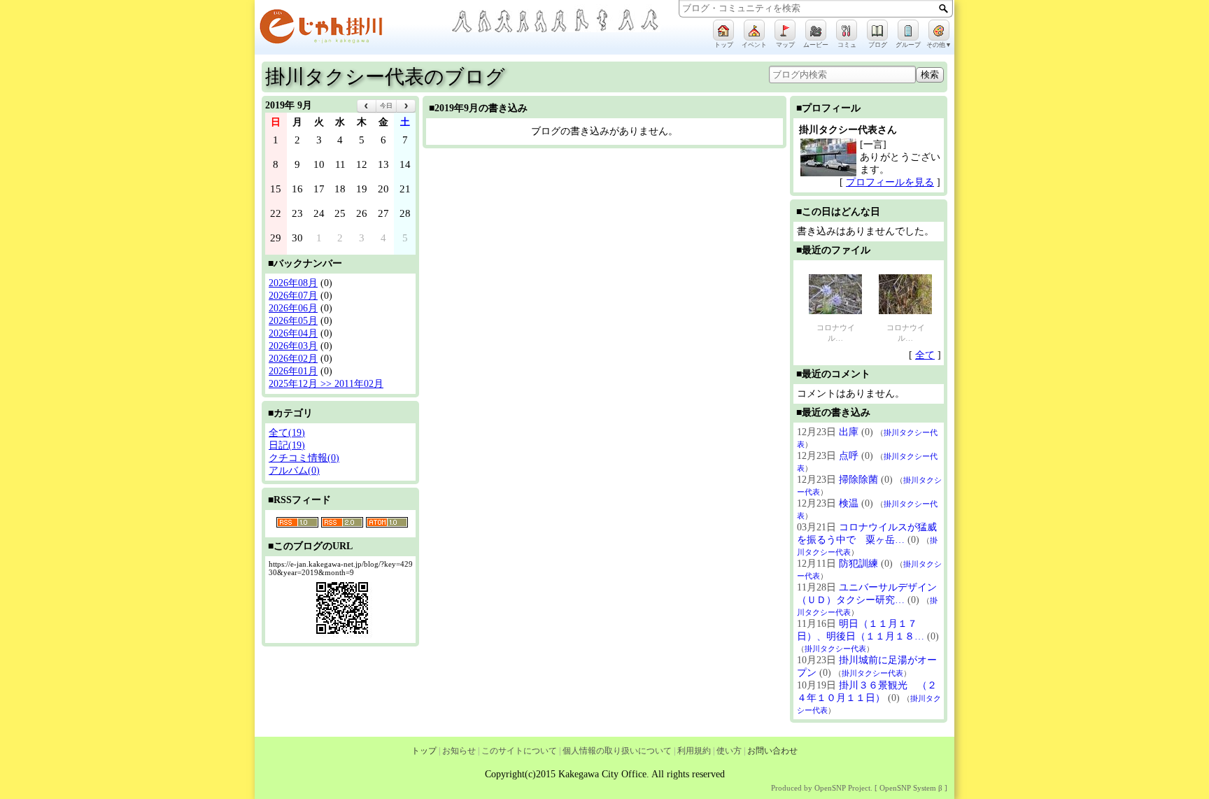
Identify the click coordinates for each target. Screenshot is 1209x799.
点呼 (848, 456)
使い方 (729, 751)
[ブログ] (877, 30)
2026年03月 (293, 346)
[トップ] (723, 30)
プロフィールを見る (890, 182)
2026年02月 (293, 358)
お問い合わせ (772, 751)
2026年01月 (293, 371)
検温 (848, 503)
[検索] (943, 8)
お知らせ (459, 751)
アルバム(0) (294, 470)
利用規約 (694, 751)
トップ (424, 751)
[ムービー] (815, 30)
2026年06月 (293, 308)
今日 (386, 105)
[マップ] (785, 30)
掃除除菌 (858, 479)
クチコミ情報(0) (304, 458)
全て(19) (287, 432)
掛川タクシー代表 (835, 648)
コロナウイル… (835, 332)
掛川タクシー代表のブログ (385, 76)
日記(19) (287, 445)
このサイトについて (519, 751)
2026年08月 (293, 283)
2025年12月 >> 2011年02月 (326, 384)
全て (925, 355)
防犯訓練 (858, 563)
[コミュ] (846, 30)
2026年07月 (293, 295)
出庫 (848, 432)
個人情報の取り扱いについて (617, 751)
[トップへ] (353, 29)
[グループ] (908, 30)
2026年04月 (293, 333)
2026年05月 (293, 321)
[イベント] (754, 30)
